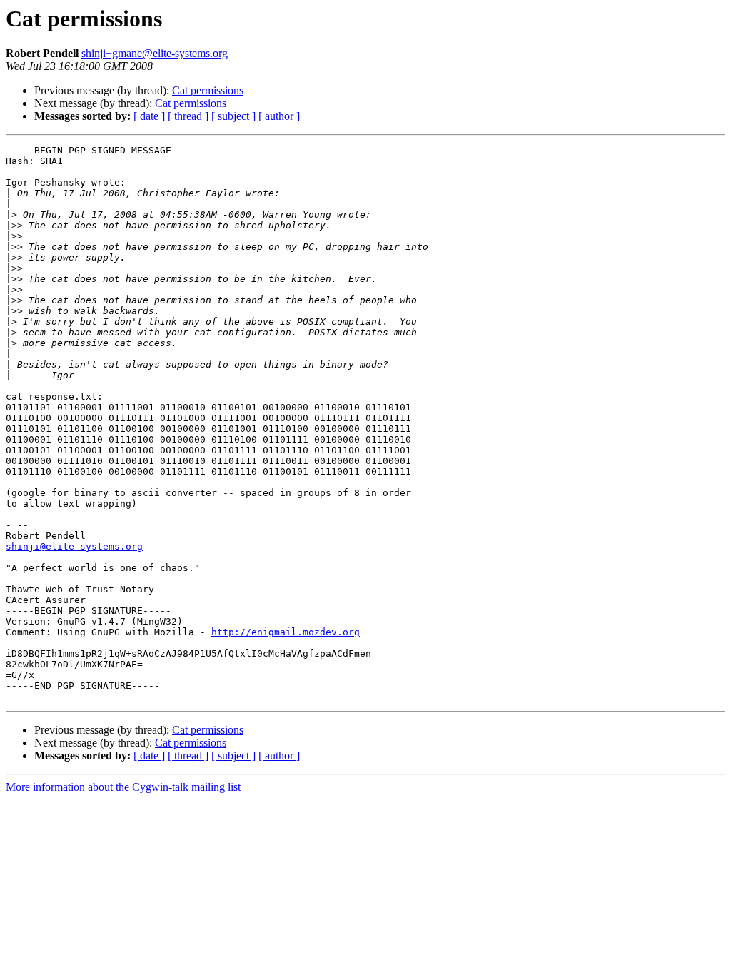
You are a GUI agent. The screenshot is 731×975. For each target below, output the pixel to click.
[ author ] (279, 116)
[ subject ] (233, 116)
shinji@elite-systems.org (74, 546)
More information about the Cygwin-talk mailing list (123, 787)
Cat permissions (207, 90)
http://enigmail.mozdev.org (285, 632)
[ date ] (149, 116)
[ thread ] (188, 116)
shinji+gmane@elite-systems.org (154, 53)
